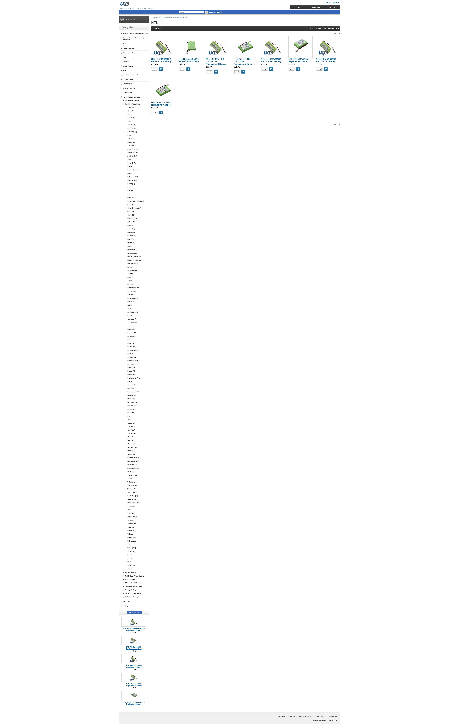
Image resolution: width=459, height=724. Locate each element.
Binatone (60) (132, 180)
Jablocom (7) (131, 319)
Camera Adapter (128, 48)
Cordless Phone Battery (178, 17)
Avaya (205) (131, 163)
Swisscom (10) (132, 465)
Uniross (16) (131, 537)
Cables (125, 44)
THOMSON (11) (132, 517)
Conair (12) (131, 229)
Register (336, 2)
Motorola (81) (131, 357)
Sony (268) (131, 454)
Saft (128, 419)
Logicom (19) (131, 333)
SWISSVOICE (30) (133, 468)
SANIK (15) (131, 430)
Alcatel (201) (131, 125)
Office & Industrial (129, 88)
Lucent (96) (131, 336)
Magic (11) (130, 343)
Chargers (126, 62)
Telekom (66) (131, 499)
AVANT (129, 159)
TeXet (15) (130, 513)
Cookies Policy (332, 716)
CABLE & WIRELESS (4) (135, 201)
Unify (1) (130, 534)
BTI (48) (130, 191)
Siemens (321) (132, 447)
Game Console (128, 66)
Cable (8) (130, 198)
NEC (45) (130, 364)
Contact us (291, 716)
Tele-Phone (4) (132, 485)
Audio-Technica (132, 149)
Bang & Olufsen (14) (134, 170)
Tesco (129, 510)
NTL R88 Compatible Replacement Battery (326, 60)
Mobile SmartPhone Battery (134, 576)
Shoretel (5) (131, 444)
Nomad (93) (131, 367)
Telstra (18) (131, 506)
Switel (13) (130, 472)
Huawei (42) (131, 302)
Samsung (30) (132, 426)
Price (324, 28)
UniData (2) (131, 527)
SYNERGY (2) (132, 475)
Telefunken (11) (132, 496)
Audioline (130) (132, 152)
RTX (128, 416)
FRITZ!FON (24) (132, 263)
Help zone (281, 716)
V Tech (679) (131, 548)
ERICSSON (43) (132, 253)
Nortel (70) (131, 374)
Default (331, 28)
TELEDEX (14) (132, 492)
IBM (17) (130, 305)
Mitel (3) (130, 354)
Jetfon (129, 326)
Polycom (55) (131, 406)
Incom (129, 308)
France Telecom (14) (134, 260)
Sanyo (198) (131, 433)
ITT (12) (129, 315)
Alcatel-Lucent (132, 128)
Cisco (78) (130, 215)
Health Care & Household (131, 75)
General (130, 277)
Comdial (130, 225)
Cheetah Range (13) (134, 208)
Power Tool (126, 601)
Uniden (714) (131, 530)
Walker (129, 562)
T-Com (129, 478)
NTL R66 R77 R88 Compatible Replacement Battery (216, 61)
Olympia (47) (131, 385)
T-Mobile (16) (131, 482)
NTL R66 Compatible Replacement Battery (161, 60)
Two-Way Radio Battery (133, 593)
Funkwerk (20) (132, 270)
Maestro (130, 340)
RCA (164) (130, 413)
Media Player (127, 84)
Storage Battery (130, 590)
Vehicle (125, 606)
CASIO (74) (131, 204)
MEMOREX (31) (132, 350)
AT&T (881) (131, 145)
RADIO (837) (131, 409)
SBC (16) (130, 437)
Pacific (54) (131, 388)
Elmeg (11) (131, 243)
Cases (125, 57)
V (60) (129, 544)
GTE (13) (130, 295)
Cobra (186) (131, 222)
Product (318, 28)
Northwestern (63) (133, 378)
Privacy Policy (320, 716)
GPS (124, 70)
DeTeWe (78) (131, 236)
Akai (129, 121)
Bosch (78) (131, 184)
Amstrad (130, 135)
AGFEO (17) (131, 118)
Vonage (129, 555)
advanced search (215, 12)
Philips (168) (131, 395)
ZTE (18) (130, 569)
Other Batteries (128, 93)
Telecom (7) (131, 489)
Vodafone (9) (131, 551)
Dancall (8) (131, 232)
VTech (129, 558)
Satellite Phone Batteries (133, 586)
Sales (337, 28)
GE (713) (130, 274)
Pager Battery (130, 579)
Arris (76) (130, 139)
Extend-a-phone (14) (134, 256)
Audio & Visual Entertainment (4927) (135, 33)
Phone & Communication (163, 17)
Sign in (328, 2)
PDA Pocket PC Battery (133, 583)
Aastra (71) (131, 107)
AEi (128, 114)
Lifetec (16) (131, 329)
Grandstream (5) (133, 288)
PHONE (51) (131, 399)
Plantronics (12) (132, 402)
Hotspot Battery (130, 572)
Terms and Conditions (305, 716)
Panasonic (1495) (133, 392)
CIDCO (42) (131, 211)
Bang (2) (130, 166)
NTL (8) (129, 381)
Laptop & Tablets (128, 79)
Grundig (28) (131, 291)
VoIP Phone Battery (131, 597)
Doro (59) (130, 239)
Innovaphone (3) (132, 312)
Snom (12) (130, 451)
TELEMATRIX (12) (133, 503)
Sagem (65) (131, 423)
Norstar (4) (131, 371)
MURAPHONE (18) (133, 361)
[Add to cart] (161, 69)
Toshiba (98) (131, 524)
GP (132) (130, 284)
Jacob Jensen (132, 322)
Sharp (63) (130, 440)
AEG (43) (130, 111)
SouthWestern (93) (133, 458)
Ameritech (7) (132, 132)
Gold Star (130, 281)
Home (153, 17)
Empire (129, 246)
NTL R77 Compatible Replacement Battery (271, 60)
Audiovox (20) (132, 156)
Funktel (129, 267)
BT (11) (129, 187)
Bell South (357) (132, 177)
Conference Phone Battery (134, 100)
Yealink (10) (131, 565)
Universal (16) (132, 541)
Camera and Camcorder (131, 53)
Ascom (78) (131, 142)
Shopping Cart (315, 7)
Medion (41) (131, 347)
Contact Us (332, 7)
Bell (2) (129, 173)
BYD (129, 194)
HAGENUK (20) (132, 298)
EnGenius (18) (132, 250)
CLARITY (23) (132, 218)
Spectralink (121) (133, 461)
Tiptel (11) (130, 520)
